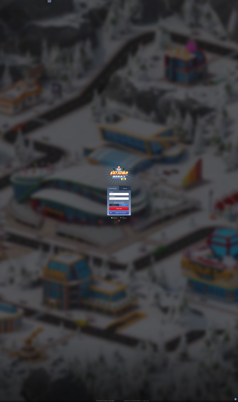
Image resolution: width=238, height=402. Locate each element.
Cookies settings (111, 400)
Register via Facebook (121, 212)
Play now (119, 208)
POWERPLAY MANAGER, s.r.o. (137, 400)
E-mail (111, 192)
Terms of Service (99, 400)
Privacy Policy (105, 400)
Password (112, 196)
